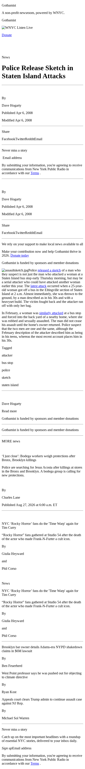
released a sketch (49, 270)
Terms (35, 173)
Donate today (19, 255)
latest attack (38, 286)
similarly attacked (51, 313)
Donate (7, 35)
